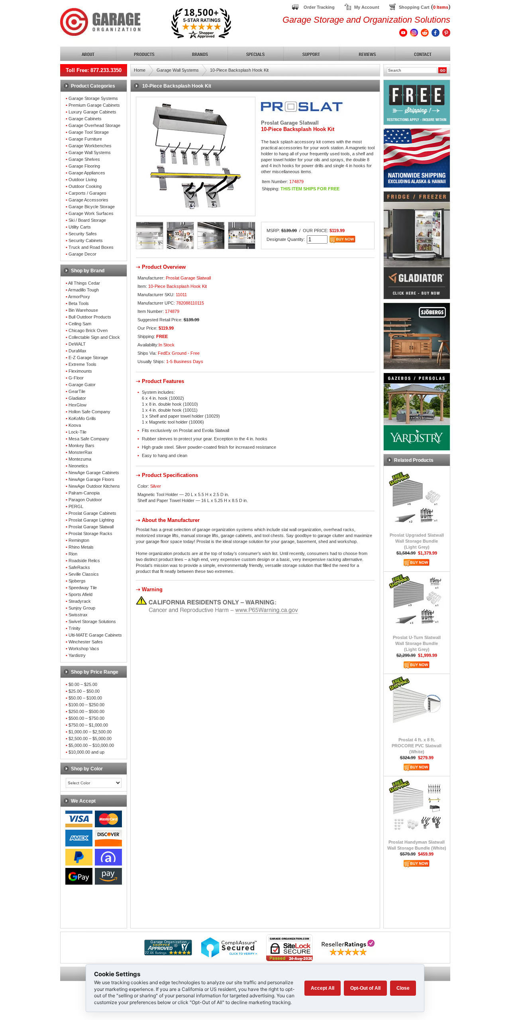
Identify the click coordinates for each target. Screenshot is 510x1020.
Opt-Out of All (365, 988)
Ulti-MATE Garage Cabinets (95, 635)
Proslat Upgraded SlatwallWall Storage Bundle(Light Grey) (417, 541)
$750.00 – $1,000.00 (88, 725)
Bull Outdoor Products (90, 317)
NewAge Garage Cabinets (94, 472)
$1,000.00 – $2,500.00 (90, 731)
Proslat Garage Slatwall (91, 526)
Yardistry (77, 655)
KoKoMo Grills (82, 418)
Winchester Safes (86, 641)
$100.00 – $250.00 (86, 704)
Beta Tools (79, 303)
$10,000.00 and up (86, 752)
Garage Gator (82, 384)
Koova (75, 425)
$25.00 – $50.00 (84, 691)
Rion (73, 553)
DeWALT (77, 344)
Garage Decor (82, 254)
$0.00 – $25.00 (83, 684)
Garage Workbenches (90, 145)
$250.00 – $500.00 (86, 711)
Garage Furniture (85, 139)
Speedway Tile (83, 587)
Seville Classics (84, 574)
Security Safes (83, 233)
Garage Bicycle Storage (92, 206)
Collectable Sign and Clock (94, 337)
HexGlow (77, 405)
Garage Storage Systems (93, 98)
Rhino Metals (81, 547)
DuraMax (77, 350)
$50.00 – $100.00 (85, 698)
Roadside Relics (84, 560)
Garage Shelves (84, 159)
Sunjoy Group (82, 608)
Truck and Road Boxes (91, 247)
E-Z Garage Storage (88, 357)
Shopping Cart (414, 7)
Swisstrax (78, 614)
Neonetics (78, 465)
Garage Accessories (88, 199)
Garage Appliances (87, 172)
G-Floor (76, 377)
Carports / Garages (87, 193)
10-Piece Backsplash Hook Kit (239, 70)
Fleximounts (80, 371)
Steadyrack (80, 601)
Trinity (74, 628)
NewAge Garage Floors (91, 479)
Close (403, 988)
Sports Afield (80, 594)
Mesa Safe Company (89, 438)
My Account (366, 7)
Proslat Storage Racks (90, 533)
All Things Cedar (84, 283)
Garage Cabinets (85, 118)
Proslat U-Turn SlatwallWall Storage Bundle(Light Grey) (417, 643)
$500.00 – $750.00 (86, 718)
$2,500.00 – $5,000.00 (90, 738)
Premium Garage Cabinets (94, 105)
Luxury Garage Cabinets (92, 111)
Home (139, 70)
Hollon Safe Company (89, 411)
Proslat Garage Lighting (91, 520)
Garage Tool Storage (89, 132)
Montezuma (80, 459)
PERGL (76, 506)
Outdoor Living (83, 179)
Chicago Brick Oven (88, 330)
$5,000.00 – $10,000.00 (91, 745)
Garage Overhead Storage (94, 125)
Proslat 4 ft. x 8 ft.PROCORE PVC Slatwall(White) (416, 745)
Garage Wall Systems (90, 152)
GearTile (77, 391)
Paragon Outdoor (85, 499)
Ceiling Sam (80, 323)
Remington (79, 540)
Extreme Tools (82, 364)
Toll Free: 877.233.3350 (94, 70)
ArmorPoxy (79, 296)
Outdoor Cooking (85, 186)
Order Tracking (319, 7)
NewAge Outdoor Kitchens (94, 486)
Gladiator (77, 398)
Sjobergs (77, 580)
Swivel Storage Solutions (92, 621)
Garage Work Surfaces (91, 213)
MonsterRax (80, 452)
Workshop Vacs (84, 648)
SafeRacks (79, 567)
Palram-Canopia (84, 492)
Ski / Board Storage (87, 220)
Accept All (322, 988)
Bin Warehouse (83, 310)
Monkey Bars (81, 445)
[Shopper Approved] (168, 953)
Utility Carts (80, 227)
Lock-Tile (77, 432)
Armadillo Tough (83, 289)
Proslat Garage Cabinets (92, 513)
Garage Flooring (84, 166)
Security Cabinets (86, 240)
